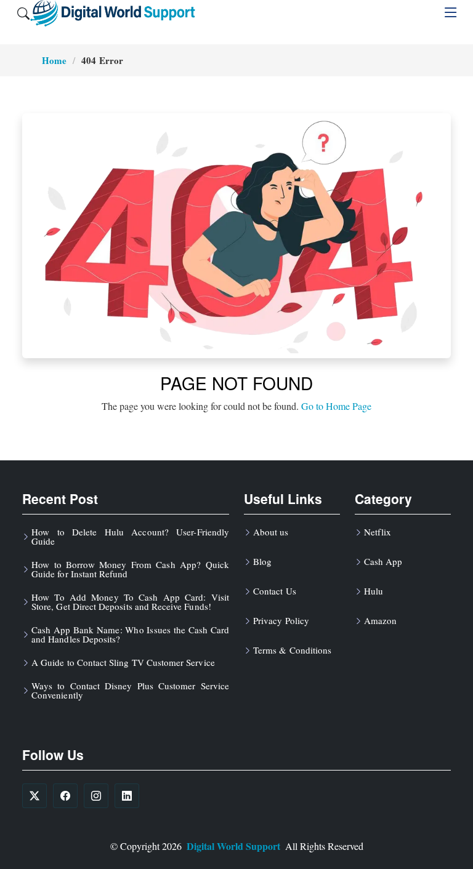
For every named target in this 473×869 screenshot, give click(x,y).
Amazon (380, 620)
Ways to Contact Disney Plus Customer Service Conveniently (130, 690)
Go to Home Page (336, 405)
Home (54, 60)
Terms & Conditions (292, 650)
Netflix (377, 532)
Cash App (383, 561)
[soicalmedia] (34, 795)
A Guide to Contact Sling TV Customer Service (123, 662)
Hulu (373, 591)
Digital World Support (233, 846)
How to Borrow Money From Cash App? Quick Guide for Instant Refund (130, 569)
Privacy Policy (281, 620)
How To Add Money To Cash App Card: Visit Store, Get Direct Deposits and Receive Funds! (130, 602)
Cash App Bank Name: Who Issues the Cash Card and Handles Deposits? (130, 634)
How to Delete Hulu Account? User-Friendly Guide (130, 536)
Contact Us (274, 591)
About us (270, 532)
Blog (262, 561)
